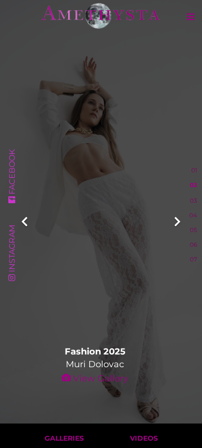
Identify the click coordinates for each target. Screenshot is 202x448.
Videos (144, 438)
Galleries (64, 438)
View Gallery (99, 378)
